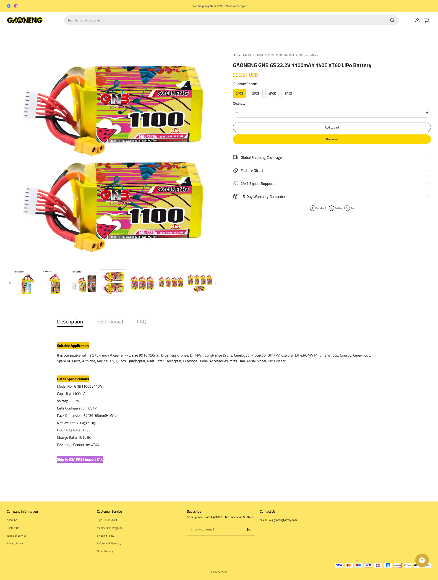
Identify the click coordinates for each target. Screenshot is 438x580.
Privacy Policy (15, 543)
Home (237, 55)
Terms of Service (16, 535)
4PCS (272, 93)
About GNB (13, 519)
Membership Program (109, 527)
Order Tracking (105, 551)
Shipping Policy (105, 535)
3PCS (256, 93)
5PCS (288, 93)
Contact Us (13, 527)
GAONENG (222, 572)
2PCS (239, 93)
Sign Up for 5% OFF (108, 519)
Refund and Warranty (109, 543)
